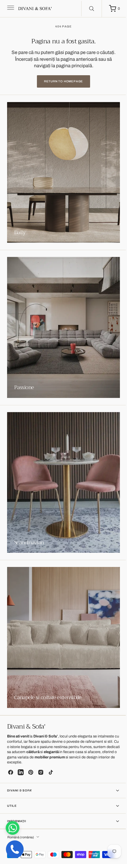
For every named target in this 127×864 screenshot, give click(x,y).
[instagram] (40, 772)
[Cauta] (87, 8)
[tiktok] (50, 772)
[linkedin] (20, 772)
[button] (10, 9)
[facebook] (10, 772)
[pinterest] (30, 772)
